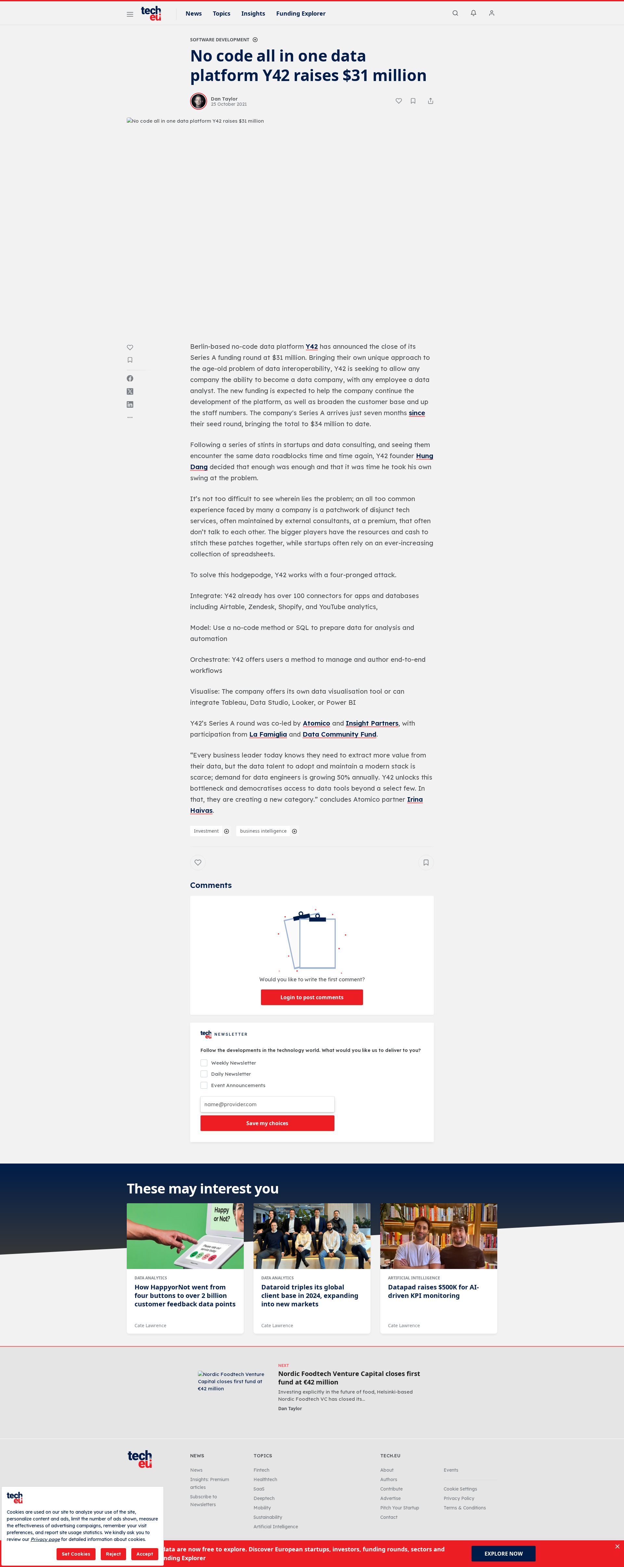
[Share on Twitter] (130, 391)
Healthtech (265, 1479)
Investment (206, 831)
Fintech (261, 1470)
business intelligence (263, 831)
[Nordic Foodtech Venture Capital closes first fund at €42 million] (233, 1390)
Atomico (316, 723)
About (387, 1470)
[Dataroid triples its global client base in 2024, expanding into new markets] (312, 1236)
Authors (388, 1479)
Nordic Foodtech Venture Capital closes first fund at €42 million (349, 1377)
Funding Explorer (301, 13)
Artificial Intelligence (414, 1278)
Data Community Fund (339, 734)
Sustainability (268, 1517)
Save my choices (267, 1123)
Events (451, 1470)
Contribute (391, 1489)
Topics (221, 13)
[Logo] (154, 13)
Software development (219, 39)
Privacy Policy (459, 1498)
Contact (388, 1517)
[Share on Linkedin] (130, 404)
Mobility (262, 1508)
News (194, 13)
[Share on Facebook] (130, 378)
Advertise (390, 1498)
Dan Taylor (290, 1408)
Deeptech (264, 1498)
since (417, 413)
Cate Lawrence (150, 1325)
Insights (253, 13)
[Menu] (130, 15)
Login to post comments (312, 997)
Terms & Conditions (465, 1508)
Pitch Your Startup (399, 1508)
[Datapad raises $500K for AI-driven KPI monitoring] (438, 1236)
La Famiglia (268, 734)
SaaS (259, 1489)
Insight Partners (372, 723)
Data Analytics (151, 1278)
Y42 (312, 346)
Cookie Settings (460, 1489)
